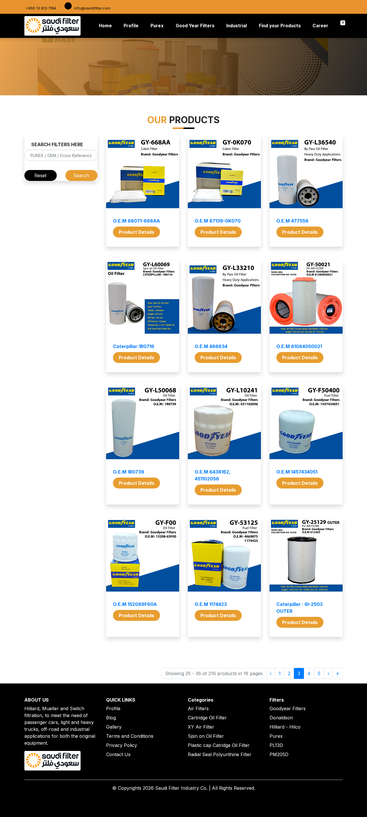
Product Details (136, 232)
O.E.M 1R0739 (128, 472)
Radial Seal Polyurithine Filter (219, 754)
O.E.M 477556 (292, 221)
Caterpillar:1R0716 (133, 346)
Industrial (236, 25)
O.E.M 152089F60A (135, 604)
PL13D (276, 745)
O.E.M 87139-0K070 (218, 221)
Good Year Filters (195, 25)
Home (106, 25)
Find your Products (280, 25)
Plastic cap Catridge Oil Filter (219, 745)
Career (320, 25)
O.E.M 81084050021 (299, 346)
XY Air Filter (201, 727)
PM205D (279, 754)
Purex (157, 25)
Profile (131, 25)
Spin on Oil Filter (206, 736)
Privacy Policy (121, 745)
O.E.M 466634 (211, 346)
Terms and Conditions (129, 736)
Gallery (114, 727)
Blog (111, 718)
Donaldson (281, 718)
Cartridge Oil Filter (207, 718)
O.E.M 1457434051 (296, 472)
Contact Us (118, 754)
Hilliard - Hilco (285, 727)
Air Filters (198, 708)
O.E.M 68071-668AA (136, 221)
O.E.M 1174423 (211, 604)
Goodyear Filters (288, 708)
